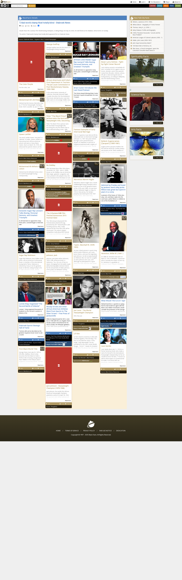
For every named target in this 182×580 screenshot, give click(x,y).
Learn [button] (143, 2)
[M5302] (147, 89)
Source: (26, 95)
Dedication (121, 431)
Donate (178, 6)
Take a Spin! (159, 84)
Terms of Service (72, 431)
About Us (177, 2)
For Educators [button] (155, 2)
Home (134, 2)
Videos (166, 6)
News (172, 6)
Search (33, 6)
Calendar (152, 6)
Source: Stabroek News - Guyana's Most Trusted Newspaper (37, 39)
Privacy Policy (89, 431)
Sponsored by (80, 159)
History (159, 6)
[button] (9, 578)
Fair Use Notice (105, 431)
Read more (40, 89)
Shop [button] (167, 2)
